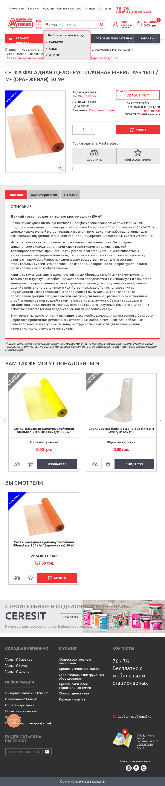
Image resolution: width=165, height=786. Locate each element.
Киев (52, 24)
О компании (16, 8)
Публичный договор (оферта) (28, 723)
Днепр (54, 55)
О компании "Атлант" (21, 699)
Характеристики (44, 195)
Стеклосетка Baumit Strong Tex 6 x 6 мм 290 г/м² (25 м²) (121, 430)
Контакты (104, 8)
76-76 (122, 9)
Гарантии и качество (21, 711)
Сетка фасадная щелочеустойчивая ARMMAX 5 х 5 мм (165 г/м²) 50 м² (44, 430)
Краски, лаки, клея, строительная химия (75, 686)
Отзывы (90, 8)
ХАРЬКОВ (55, 42)
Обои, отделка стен (74, 693)
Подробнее (70, 616)
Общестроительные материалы (75, 661)
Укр (39, 28)
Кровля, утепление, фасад (79, 669)
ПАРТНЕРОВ (152, 110)
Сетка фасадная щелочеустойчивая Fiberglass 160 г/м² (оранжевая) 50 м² (44, 543)
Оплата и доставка (69, 8)
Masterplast (108, 143)
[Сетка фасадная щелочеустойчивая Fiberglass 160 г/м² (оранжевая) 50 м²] (35, 131)
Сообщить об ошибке (134, 716)
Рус (39, 21)
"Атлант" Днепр (17, 671)
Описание (16, 195)
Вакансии (34, 8)
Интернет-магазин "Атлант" (26, 693)
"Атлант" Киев (16, 665)
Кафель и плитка (72, 699)
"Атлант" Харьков (18, 659)
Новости (48, 8)
